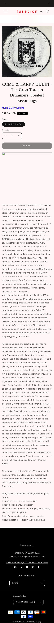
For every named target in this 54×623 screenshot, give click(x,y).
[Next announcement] (49, 4)
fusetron (22, 622)
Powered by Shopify (33, 622)
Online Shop (42, 562)
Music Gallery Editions (13, 108)
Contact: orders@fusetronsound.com (27, 556)
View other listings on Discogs (21, 562)
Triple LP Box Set (15, 125)
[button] (5, 11)
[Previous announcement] (5, 4)
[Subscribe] (41, 583)
